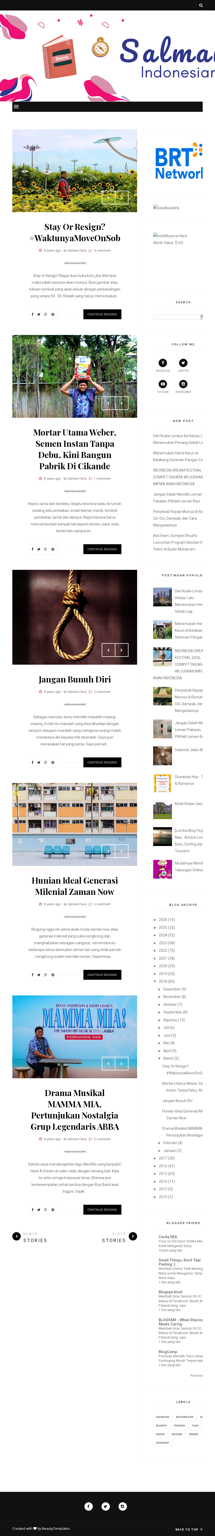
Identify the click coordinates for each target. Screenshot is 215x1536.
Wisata (193, 1434)
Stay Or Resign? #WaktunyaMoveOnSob (74, 232)
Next (121, 197)
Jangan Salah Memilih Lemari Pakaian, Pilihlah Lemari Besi (193, 730)
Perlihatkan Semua (201, 1375)
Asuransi (162, 1416)
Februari (170, 1143)
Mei (166, 1043)
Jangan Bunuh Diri (75, 679)
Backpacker (184, 1416)
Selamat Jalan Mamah (194, 750)
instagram (183, 392)
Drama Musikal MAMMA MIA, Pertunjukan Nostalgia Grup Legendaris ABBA (75, 1109)
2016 (163, 1166)
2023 (163, 943)
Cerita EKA (168, 1237)
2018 (163, 981)
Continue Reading (102, 314)
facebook (163, 370)
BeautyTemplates (56, 1528)
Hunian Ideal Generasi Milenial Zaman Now (75, 885)
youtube (163, 392)
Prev (108, 197)
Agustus (170, 1020)
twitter (183, 370)
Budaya (161, 1425)
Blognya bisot (170, 1292)
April (167, 1051)
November (172, 997)
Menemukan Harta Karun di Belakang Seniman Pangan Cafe (193, 630)
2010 (163, 1197)
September (172, 1012)
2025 (163, 927)
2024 (163, 935)
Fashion (179, 1425)
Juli (166, 1027)
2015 (163, 1174)
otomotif (162, 1442)
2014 (163, 1181)
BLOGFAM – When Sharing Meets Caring (181, 1322)
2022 (163, 950)
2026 (163, 920)
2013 (163, 1189)
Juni (166, 1035)
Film (195, 1425)
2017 (163, 1158)
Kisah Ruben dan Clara (193, 804)
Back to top (187, 1529)
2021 (163, 958)
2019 (163, 974)
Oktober (170, 1004)
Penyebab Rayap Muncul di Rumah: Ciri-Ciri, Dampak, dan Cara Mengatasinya (182, 518)
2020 (163, 966)
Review (177, 1434)
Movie (160, 1434)
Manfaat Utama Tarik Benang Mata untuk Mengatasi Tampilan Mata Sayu (183, 1273)
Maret (168, 1058)
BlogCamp (168, 1352)
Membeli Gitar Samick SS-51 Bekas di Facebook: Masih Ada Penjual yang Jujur (182, 1300)
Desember (172, 989)
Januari (169, 1151)
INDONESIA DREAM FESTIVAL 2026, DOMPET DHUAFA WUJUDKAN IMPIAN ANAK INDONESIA (182, 477)
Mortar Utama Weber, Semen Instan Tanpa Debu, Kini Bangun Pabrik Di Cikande (74, 448)
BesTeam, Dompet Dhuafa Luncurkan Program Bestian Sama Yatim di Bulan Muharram (181, 542)
